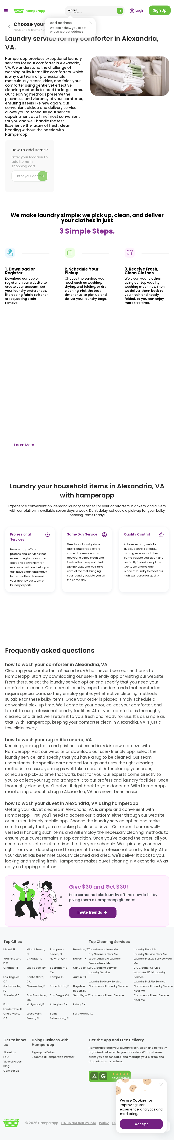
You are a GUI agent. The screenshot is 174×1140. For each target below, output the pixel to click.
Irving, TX (79, 1004)
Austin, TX (80, 977)
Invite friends (90, 912)
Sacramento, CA (59, 970)
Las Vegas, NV (36, 967)
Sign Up (160, 10)
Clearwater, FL (36, 986)
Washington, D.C (12, 961)
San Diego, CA (59, 995)
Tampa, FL (57, 977)
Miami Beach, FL (36, 952)
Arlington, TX (58, 1004)
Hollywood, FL (36, 1004)
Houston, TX (81, 949)
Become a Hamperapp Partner (53, 1057)
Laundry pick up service (150, 981)
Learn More (24, 444)
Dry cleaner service (147, 967)
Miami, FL (9, 949)
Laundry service (99, 972)
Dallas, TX (79, 958)
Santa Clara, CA (35, 979)
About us (9, 1052)
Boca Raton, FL (60, 986)
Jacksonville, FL (12, 988)
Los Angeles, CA (11, 979)
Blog (6, 1066)
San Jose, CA (82, 967)
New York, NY (58, 958)
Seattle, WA (81, 995)
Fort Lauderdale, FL (12, 1007)
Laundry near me (145, 949)
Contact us (11, 1070)
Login (139, 10)
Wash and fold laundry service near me (105, 961)
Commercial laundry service (108, 986)
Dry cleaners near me (103, 954)
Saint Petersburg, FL (59, 1016)
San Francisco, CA (37, 997)
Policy (104, 1123)
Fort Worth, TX (83, 1013)
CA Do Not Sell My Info (78, 1123)
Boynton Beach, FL (79, 988)
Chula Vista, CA (11, 1016)
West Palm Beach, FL (34, 1016)
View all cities (12, 1061)
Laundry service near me (150, 954)
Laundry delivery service (105, 981)
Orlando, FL (10, 967)
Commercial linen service (106, 995)
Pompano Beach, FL (57, 952)
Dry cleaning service (103, 967)
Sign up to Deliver (44, 1052)
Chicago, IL (34, 958)
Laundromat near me (103, 949)
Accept (141, 1124)
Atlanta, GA (11, 995)
